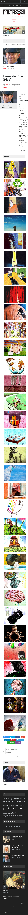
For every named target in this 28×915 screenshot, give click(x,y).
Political (5, 898)
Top (22, 903)
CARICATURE (5, 892)
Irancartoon (8, 85)
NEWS (13, 841)
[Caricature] (15, 880)
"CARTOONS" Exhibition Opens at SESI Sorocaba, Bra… (17, 838)
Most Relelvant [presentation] (21, 44)
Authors (15, 912)
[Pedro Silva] (14, 774)
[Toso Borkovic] (14, 30)
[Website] (23, 94)
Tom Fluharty (6, 890)
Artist (7, 84)
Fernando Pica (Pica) (10, 66)
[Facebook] (20, 94)
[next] (23, 32)
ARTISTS (22, 756)
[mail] (7, 2)
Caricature (16, 896)
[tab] (6, 45)
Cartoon (10, 896)
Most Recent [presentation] (6, 44)
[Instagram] (25, 94)
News (4, 896)
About (11, 912)
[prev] (4, 32)
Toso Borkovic (6, 35)
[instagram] (9, 2)
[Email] (20, 97)
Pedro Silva (5, 784)
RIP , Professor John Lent (18, 855)
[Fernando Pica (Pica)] (14, 56)
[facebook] (1, 2)
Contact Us (21, 912)
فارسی (6, 912)
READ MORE (23, 150)
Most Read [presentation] (13, 44)
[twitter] (4, 2)
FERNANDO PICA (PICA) (11, 749)
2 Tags (5, 87)
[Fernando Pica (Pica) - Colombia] (8, 97)
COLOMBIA (8, 752)
